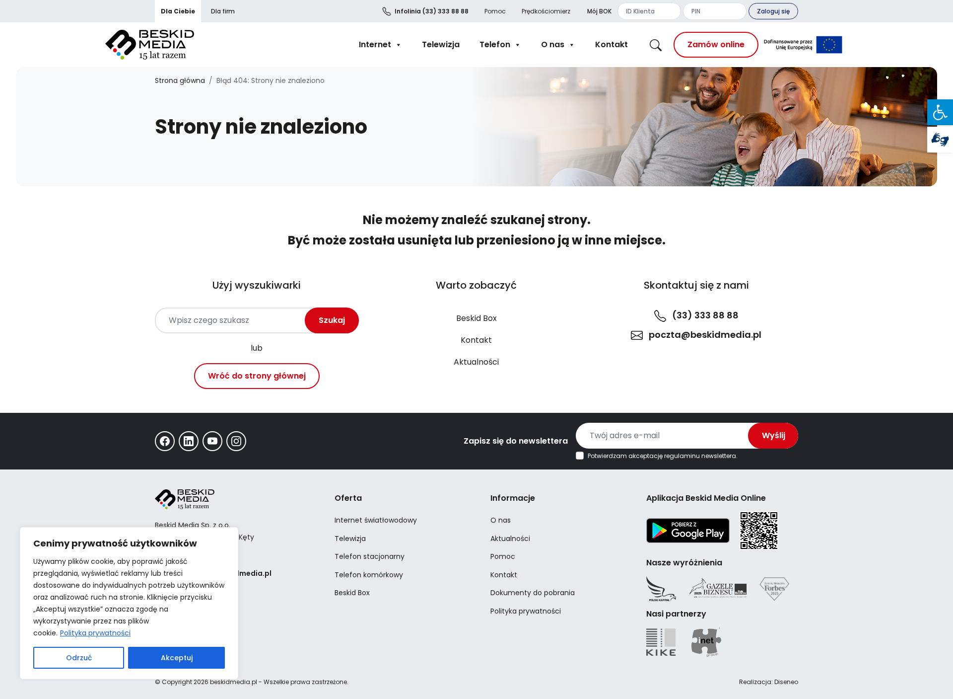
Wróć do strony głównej (257, 376)
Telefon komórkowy (369, 575)
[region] (129, 603)
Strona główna (180, 80)
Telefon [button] (494, 44)
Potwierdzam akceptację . (663, 456)
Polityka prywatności (95, 633)
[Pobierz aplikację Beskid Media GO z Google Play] (688, 530)
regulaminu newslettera (700, 456)
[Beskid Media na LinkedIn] (189, 441)
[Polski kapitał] (661, 588)
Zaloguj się (773, 11)
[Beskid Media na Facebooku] (165, 441)
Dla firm (223, 11)
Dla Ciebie (178, 11)
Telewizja (441, 44)
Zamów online (716, 44)
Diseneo (786, 682)
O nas (552, 44)
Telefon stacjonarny (370, 556)
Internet (375, 44)
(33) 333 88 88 (432, 11)
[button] (940, 112)
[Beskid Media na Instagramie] (236, 441)
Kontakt (611, 44)
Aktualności (476, 362)
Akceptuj (177, 658)
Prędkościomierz (546, 11)
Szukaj (332, 320)
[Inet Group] (706, 642)
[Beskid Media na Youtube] (212, 441)
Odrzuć (79, 658)
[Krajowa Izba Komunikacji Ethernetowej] (661, 642)
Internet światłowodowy (376, 520)
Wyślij (773, 435)
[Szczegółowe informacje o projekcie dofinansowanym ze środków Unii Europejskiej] (803, 44)
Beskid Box (476, 318)
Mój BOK (599, 11)
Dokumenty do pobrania (532, 593)
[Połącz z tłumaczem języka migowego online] (940, 140)
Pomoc (495, 11)
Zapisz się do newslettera (516, 441)
